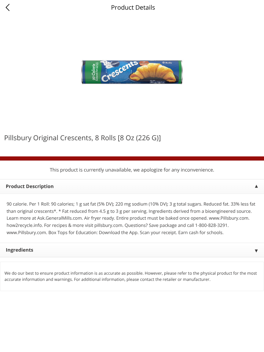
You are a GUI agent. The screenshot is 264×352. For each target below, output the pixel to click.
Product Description (30, 186)
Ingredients (19, 250)
